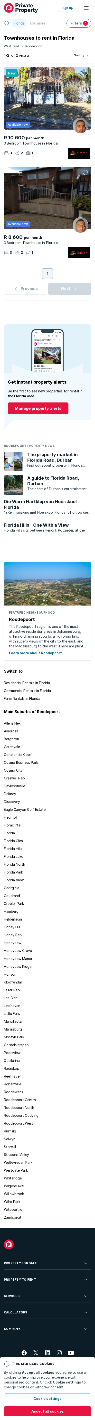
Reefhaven (12, 1076)
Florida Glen (13, 841)
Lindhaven (12, 1006)
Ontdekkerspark (16, 1045)
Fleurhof (11, 817)
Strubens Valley (16, 1155)
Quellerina (12, 1060)
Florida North (14, 864)
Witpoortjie (13, 1209)
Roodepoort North (19, 1107)
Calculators (15, 1312)
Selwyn (9, 1139)
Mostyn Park (14, 1037)
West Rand (11, 46)
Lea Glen (11, 998)
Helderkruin (13, 919)
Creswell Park (14, 778)
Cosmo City (13, 770)
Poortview (12, 1053)
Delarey (10, 794)
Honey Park (13, 935)
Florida (9, 833)
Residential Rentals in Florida (27, 683)
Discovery (12, 802)
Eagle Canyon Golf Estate (25, 809)
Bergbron (11, 739)
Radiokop (11, 1068)
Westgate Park (16, 1170)
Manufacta (13, 1021)
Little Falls (12, 1013)
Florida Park (13, 872)
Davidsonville (14, 786)
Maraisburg (13, 1029)
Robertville (12, 1084)
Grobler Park (14, 903)
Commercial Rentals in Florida (27, 691)
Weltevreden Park (18, 1162)
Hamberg (11, 911)
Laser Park (12, 990)
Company (12, 1329)
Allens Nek (12, 723)
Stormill (10, 1147)
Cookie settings (47, 1398)
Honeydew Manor (18, 959)
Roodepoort (34, 46)
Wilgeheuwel (14, 1186)
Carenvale (12, 747)
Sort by (79, 55)
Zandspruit (12, 1217)
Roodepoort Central (20, 1100)
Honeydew (12, 943)
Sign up (67, 8)
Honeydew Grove (18, 950)
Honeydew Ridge (17, 966)
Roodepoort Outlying (21, 1115)
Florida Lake (13, 856)
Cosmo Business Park (21, 762)
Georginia (11, 888)
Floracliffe (12, 825)
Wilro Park (12, 1202)
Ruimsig (10, 1131)
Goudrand (12, 896)
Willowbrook (14, 1194)
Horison (10, 974)
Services (11, 1296)
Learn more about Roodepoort (35, 653)
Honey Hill (12, 927)
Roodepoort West (18, 1123)
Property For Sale (20, 1263)
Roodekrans (13, 1092)
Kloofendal (13, 982)
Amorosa (11, 731)
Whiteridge (13, 1178)
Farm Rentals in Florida (22, 698)
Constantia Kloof (18, 754)
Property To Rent (20, 1279)
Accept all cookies (47, 1411)
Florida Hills (13, 849)
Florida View (14, 880)
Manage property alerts (38, 408)
